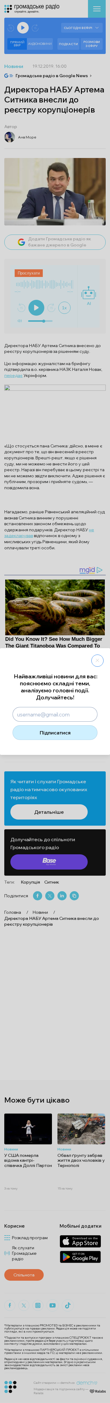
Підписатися (55, 733)
